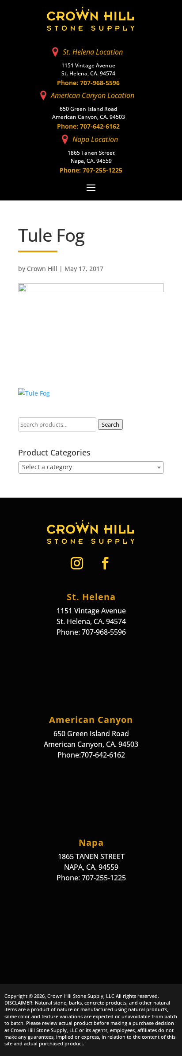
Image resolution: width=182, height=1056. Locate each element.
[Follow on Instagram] (76, 563)
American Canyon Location (92, 95)
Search (110, 424)
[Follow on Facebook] (105, 563)
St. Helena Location (93, 52)
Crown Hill (42, 268)
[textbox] (91, 467)
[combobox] (91, 467)
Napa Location (95, 139)
